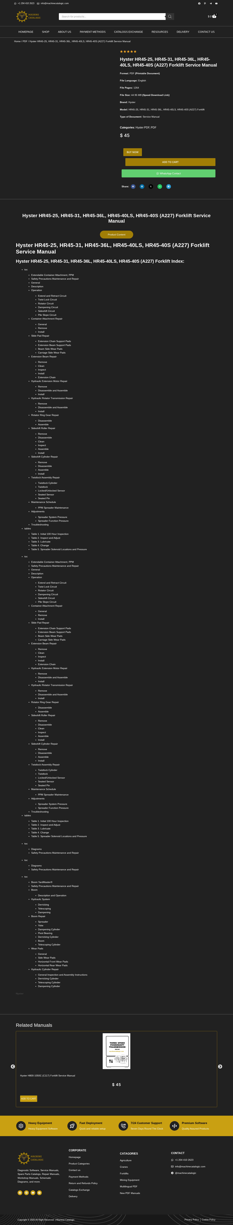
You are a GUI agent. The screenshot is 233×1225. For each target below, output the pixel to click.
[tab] (116, 234)
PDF (25, 41)
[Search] (170, 16)
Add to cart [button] (28, 1098)
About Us (64, 31)
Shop (45, 31)
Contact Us (206, 31)
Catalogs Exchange (128, 31)
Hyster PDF (142, 127)
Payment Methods (93, 31)
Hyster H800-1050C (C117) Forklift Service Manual (47, 1075)
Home (17, 41)
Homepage (25, 31)
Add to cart (170, 162)
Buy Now (133, 152)
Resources (160, 31)
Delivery (183, 31)
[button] (133, 186)
